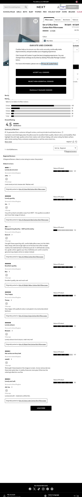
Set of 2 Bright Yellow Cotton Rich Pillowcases (33, 285)
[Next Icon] (41, 7)
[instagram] (43, 489)
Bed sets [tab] (58, 20)
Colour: (45, 37)
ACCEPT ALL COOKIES (41, 72)
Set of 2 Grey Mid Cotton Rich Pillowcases (32, 189)
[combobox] (61, 41)
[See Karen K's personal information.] (12, 235)
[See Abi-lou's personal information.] (12, 387)
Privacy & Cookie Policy (50, 64)
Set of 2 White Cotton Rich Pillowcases (31, 257)
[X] (34, 489)
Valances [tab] (75, 20)
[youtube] (52, 489)
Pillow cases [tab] (49, 20)
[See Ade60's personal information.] (11, 359)
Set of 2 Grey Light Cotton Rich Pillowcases (32, 401)
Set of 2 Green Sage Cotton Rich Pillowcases (33, 316)
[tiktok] (39, 489)
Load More (41, 408)
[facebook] (30, 489)
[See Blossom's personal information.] (12, 331)
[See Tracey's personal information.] (11, 300)
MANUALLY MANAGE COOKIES (41, 90)
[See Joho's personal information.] (10, 175)
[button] (6, 63)
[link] (58, 7)
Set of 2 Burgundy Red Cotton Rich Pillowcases (33, 220)
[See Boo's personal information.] (9, 271)
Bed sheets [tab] (66, 20)
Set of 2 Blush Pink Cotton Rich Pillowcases (32, 344)
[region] (41, 70)
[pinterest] (47, 489)
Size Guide (75, 45)
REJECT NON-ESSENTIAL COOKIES (41, 81)
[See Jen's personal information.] (9, 204)
